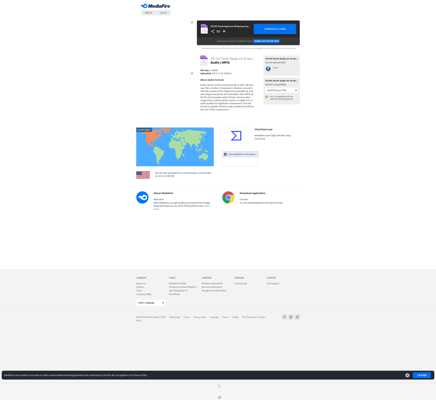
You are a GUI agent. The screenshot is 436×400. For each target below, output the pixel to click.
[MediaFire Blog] (297, 317)
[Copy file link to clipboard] (218, 31)
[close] (219, 386)
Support (271, 277)
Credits (235, 317)
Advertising (174, 317)
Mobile (177, 283)
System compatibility (275, 84)
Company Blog (143, 294)
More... (139, 320)
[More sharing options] (213, 31)
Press (139, 290)
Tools (172, 277)
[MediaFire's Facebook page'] (284, 317)
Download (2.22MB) (275, 28)
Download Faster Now (266, 41)
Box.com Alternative (212, 286)
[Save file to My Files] (224, 31)
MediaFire (156, 7)
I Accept (422, 375)
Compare (207, 277)
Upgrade (239, 277)
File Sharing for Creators (254, 317)
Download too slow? (248, 41)
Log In (163, 12)
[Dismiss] (407, 375)
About (141, 283)
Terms (187, 317)
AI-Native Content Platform (183, 286)
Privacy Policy (199, 317)
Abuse (225, 317)
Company (141, 277)
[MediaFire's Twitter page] (291, 317)
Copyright (214, 317)
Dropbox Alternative (212, 283)
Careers (140, 286)
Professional (240, 283)
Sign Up (148, 12)
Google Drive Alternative (214, 290)
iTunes (275, 67)
